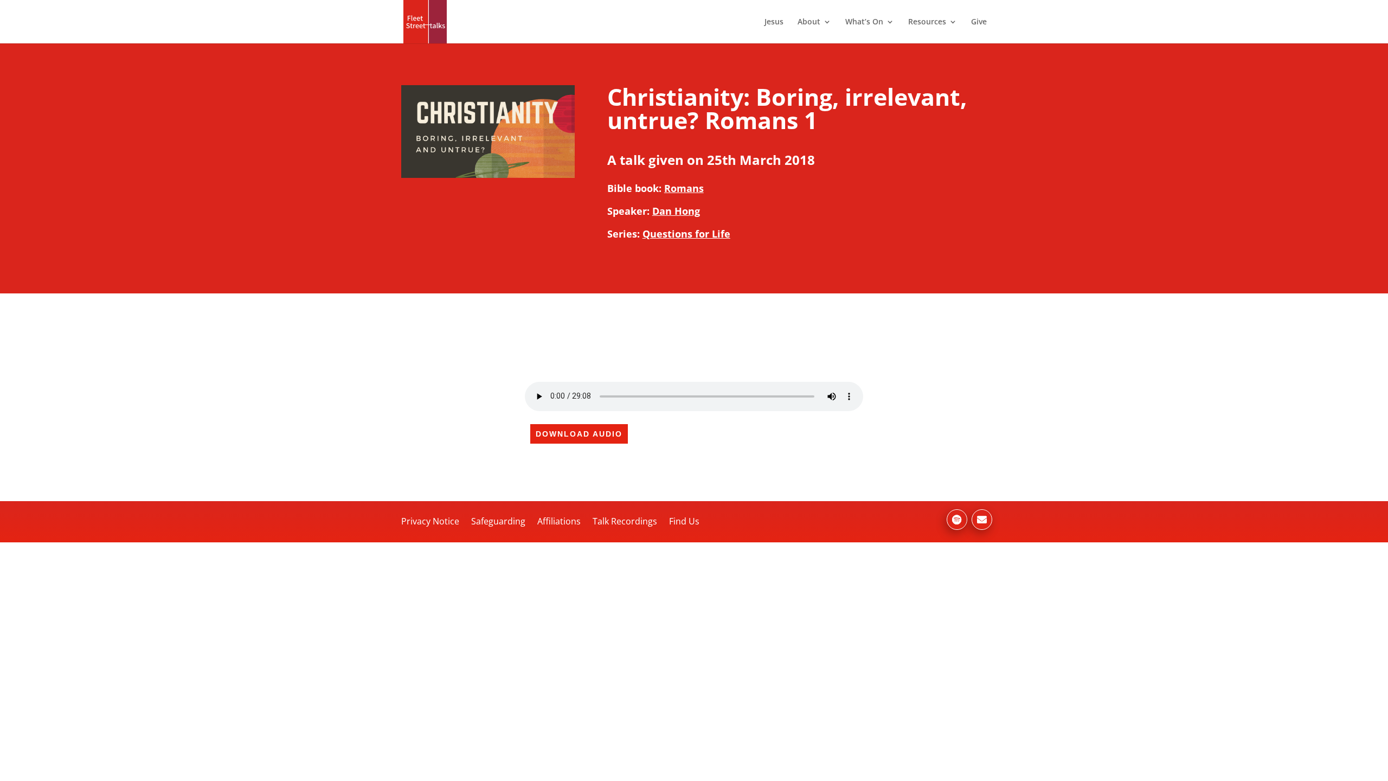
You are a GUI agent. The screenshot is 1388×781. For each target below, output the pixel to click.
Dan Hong (676, 210)
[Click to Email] (982, 519)
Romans (684, 188)
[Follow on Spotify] (957, 519)
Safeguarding (498, 521)
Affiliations (559, 521)
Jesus (773, 22)
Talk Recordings (625, 521)
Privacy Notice (430, 521)
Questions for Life (686, 233)
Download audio (579, 434)
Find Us (684, 521)
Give (979, 22)
